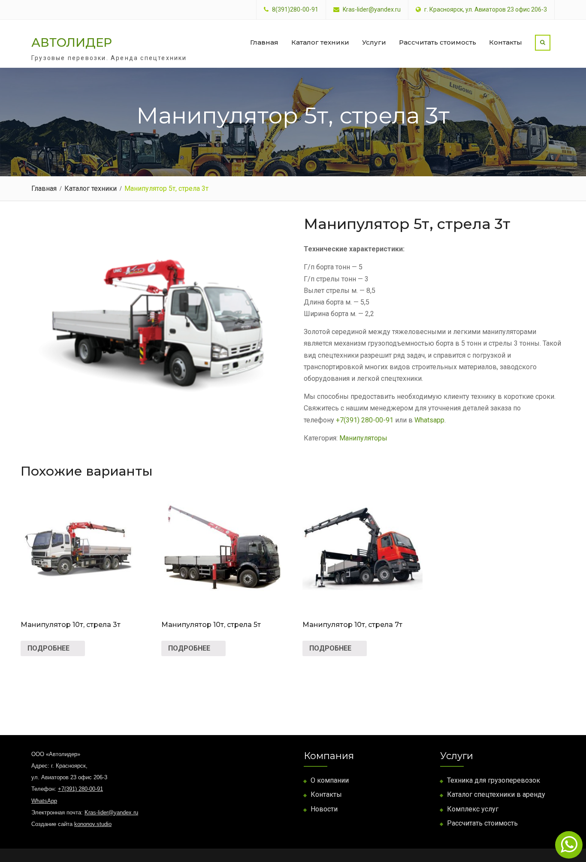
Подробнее (48, 648)
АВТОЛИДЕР (71, 42)
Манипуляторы (363, 438)
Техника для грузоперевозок (493, 780)
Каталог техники (320, 42)
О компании (330, 780)
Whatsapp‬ (429, 420)
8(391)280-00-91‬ (295, 9)
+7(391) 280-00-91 (364, 420)
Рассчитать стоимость (437, 42)
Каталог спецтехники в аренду (496, 794)
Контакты (505, 42)
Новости (324, 809)
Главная (264, 42)
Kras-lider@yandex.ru (372, 9)
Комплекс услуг (472, 809)
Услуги (374, 42)
